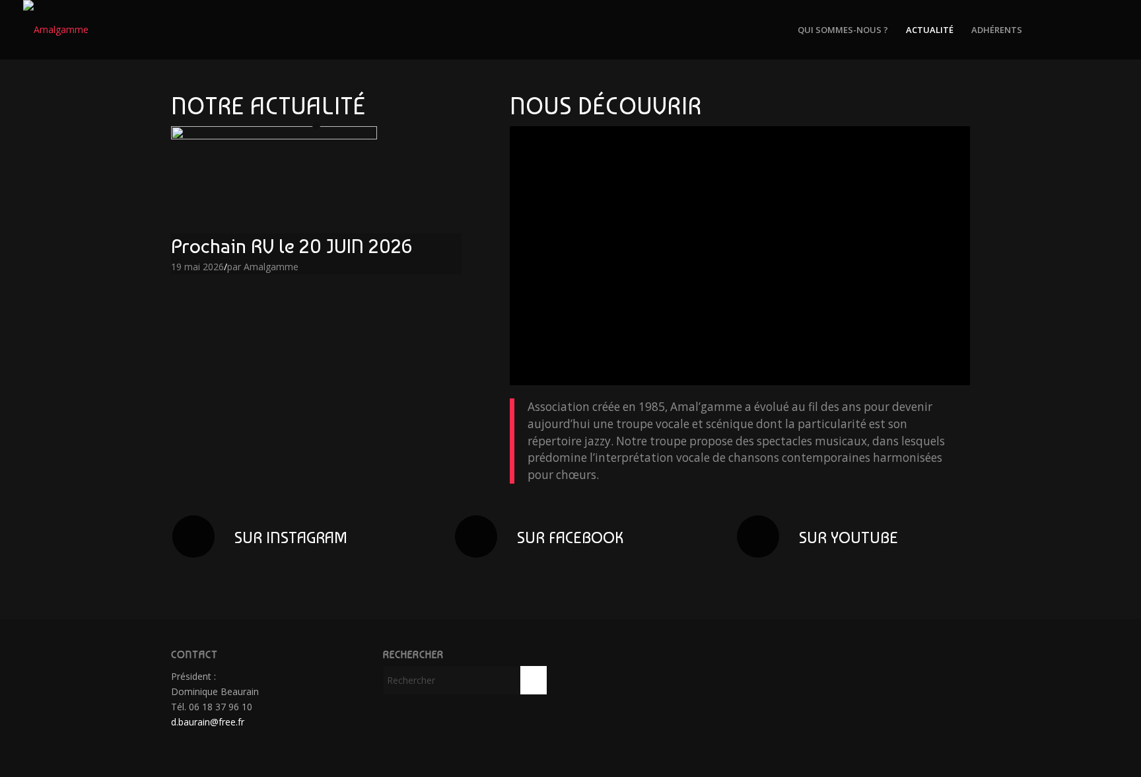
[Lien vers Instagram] (1068, 29)
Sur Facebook (570, 537)
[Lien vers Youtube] (1108, 29)
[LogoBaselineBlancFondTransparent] (55, 29)
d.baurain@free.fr (207, 722)
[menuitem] (843, 29)
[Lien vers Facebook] (1088, 29)
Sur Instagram (290, 537)
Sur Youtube (848, 537)
